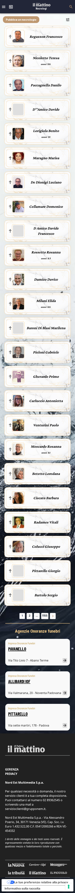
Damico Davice (46, 279)
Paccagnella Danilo (46, 85)
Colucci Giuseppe (46, 546)
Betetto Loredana (46, 473)
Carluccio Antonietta (46, 401)
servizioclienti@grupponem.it (25, 809)
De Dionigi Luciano (46, 182)
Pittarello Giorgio (46, 571)
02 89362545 (51, 800)
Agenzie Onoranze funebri (37, 631)
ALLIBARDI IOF (19, 681)
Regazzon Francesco (45, 36)
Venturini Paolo (46, 425)
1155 (45, 615)
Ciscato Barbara (46, 498)
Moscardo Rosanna (46, 446)
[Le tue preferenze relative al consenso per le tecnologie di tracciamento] (68, 886)
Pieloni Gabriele (46, 352)
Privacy (11, 774)
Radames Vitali (46, 522)
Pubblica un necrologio (21, 19)
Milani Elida (46, 301)
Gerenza (12, 769)
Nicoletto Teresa (46, 58)
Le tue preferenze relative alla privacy (41, 882)
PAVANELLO (17, 648)
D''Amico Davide (45, 109)
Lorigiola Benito (46, 131)
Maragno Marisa (46, 158)
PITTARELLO (18, 713)
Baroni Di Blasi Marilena (46, 328)
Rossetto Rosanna (45, 252)
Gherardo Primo (46, 376)
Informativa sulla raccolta (22, 888)
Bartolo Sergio (46, 595)
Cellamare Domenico (46, 206)
